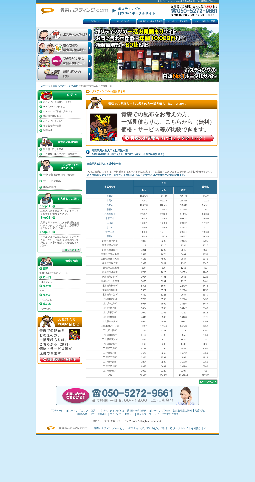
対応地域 (47, 130)
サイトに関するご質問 (204, 21)
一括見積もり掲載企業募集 (150, 21)
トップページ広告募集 (177, 21)
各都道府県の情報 (52, 125)
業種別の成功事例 (52, 116)
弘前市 (110, 200)
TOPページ (96, 21)
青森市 (110, 196)
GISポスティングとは (54, 106)
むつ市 (110, 227)
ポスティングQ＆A (52, 121)
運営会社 (102, 414)
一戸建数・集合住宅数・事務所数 (60, 154)
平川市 (110, 236)
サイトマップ (144, 414)
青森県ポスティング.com (65, 86)
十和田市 (109, 218)
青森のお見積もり (168, 138)
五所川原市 (110, 214)
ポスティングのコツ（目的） (57, 102)
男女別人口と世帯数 (53, 149)
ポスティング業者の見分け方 (57, 111)
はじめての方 (123, 21)
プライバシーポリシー (122, 414)
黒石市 (110, 209)
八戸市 (110, 205)
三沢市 (110, 223)
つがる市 (109, 232)
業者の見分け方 (85, 414)
